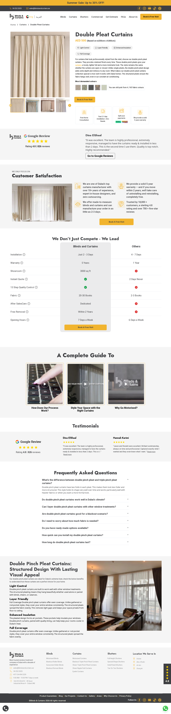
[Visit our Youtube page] (149, 8)
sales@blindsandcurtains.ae (39, 8)
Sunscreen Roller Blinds (55, 665)
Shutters (84, 17)
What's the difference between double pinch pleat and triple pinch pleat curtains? (79, 482)
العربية (39, 16)
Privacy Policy (125, 696)
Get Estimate (112, 17)
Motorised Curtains (80, 658)
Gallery (92, 696)
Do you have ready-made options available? (65, 528)
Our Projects (70, 696)
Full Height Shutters (114, 658)
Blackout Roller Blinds (54, 662)
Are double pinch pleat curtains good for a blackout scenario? (75, 513)
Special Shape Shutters (116, 662)
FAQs (123, 17)
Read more (101, 452)
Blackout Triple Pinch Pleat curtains (86, 662)
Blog (61, 696)
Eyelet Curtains (78, 671)
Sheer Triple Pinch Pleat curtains (85, 665)
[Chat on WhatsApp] (165, 708)
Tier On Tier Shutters (115, 668)
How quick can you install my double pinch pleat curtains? (72, 535)
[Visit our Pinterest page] (160, 8)
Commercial (97, 17)
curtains (23, 25)
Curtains (73, 17)
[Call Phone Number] (5, 708)
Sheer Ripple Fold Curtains (82, 668)
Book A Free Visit (151, 17)
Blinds (63, 17)
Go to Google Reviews (100, 155)
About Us (133, 17)
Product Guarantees (48, 696)
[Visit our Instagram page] (144, 8)
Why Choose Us (110, 696)
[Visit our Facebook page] (139, 8)
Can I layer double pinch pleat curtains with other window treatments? (79, 506)
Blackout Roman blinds (54, 668)
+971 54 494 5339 (19, 674)
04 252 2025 (17, 8)
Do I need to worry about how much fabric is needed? (70, 521)
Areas (99, 696)
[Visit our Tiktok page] (154, 8)
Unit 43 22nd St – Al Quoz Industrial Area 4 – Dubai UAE (24, 682)
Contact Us (82, 696)
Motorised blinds (52, 658)
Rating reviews (37, 146)
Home (13, 24)
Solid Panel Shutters (114, 665)
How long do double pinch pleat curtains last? (66, 542)
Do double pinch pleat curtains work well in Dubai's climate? (73, 499)
